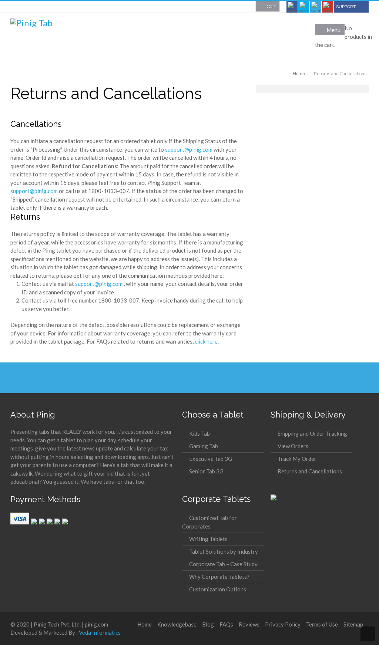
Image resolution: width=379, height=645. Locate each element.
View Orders (293, 446)
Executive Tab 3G (210, 458)
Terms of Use (322, 624)
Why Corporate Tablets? (219, 576)
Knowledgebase (177, 624)
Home (144, 624)
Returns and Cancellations (310, 471)
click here (206, 341)
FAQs (226, 624)
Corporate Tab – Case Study (223, 564)
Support (346, 6)
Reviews (249, 624)
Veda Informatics (100, 632)
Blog (208, 624)
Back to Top (367, 634)
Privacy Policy (283, 624)
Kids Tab (199, 433)
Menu (333, 30)
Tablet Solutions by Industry (223, 551)
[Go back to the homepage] (31, 22)
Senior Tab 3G (206, 471)
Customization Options (217, 589)
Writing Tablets (208, 539)
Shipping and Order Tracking (312, 433)
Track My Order (297, 458)
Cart (271, 6)
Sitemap (353, 624)
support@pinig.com (188, 149)
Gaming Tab (203, 446)
